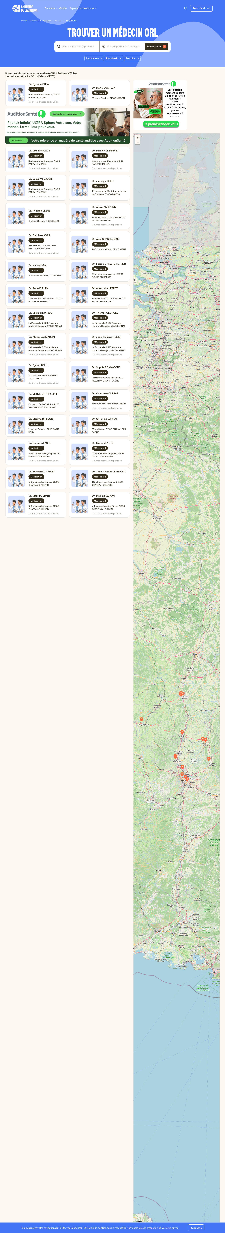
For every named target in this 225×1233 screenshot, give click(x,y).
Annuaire (50, 8)
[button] (143, 720)
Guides (63, 8)
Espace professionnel (82, 8)
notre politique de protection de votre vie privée (152, 1227)
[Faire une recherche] (186, 8)
